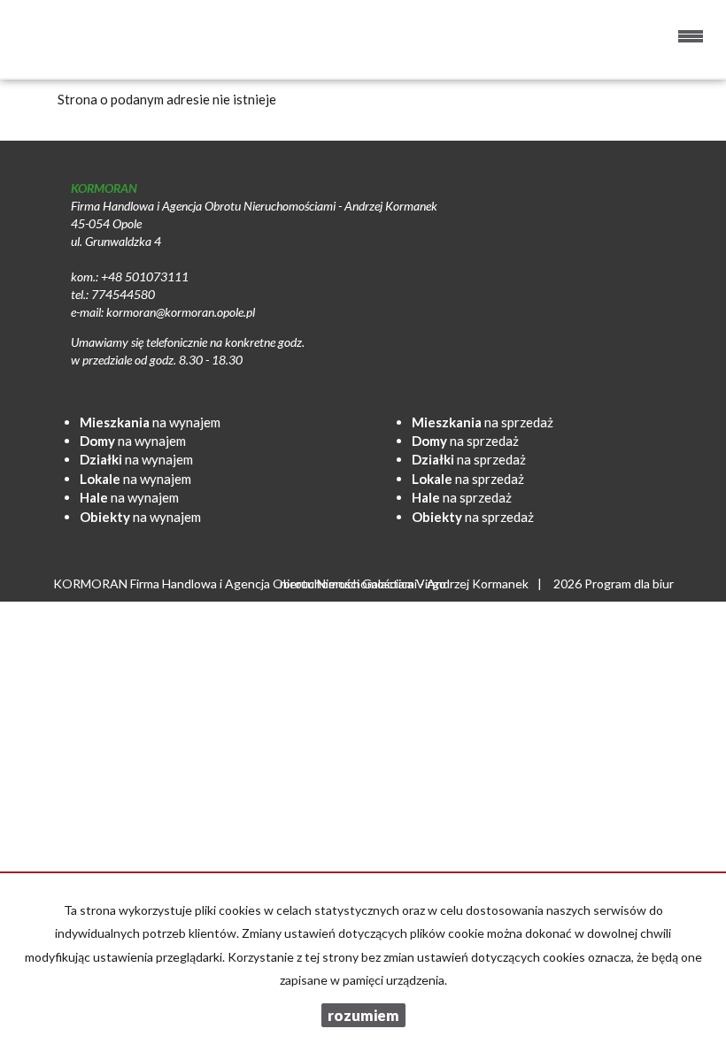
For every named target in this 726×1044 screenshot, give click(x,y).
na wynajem (150, 422)
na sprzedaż (482, 422)
